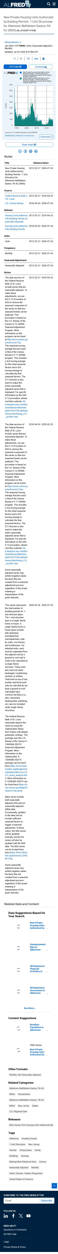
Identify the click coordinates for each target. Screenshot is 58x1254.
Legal (6, 1241)
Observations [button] (12, 42)
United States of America (21, 1179)
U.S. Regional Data (18, 1111)
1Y (14, 58)
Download (40, 67)
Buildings (13, 1156)
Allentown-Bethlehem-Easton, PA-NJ (26, 1088)
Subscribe (46, 1200)
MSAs (12, 1094)
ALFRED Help (10, 1234)
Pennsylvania (24, 1094)
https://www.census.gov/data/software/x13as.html (16, 787)
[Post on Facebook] (25, 151)
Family (38, 1150)
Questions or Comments (15, 1229)
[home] (17, 4)
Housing (25, 1156)
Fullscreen (45, 137)
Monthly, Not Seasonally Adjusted (25, 1075)
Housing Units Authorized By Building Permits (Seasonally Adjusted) (16, 218)
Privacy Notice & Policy (15, 1247)
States (35, 1106)
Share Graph (28, 144)
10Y (28, 58)
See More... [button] (30, 1008)
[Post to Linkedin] (35, 151)
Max (36, 58)
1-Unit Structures (17, 1144)
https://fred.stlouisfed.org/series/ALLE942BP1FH (16, 855)
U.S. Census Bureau (14, 203)
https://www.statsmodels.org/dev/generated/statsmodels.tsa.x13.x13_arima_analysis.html (16, 772)
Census (42, 1161)
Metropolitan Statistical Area (22, 1161)
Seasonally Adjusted (18, 1167)
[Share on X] (20, 151)
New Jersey (23, 1106)
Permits (13, 1150)
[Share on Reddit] (30, 151)
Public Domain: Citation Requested (25, 1173)
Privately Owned (29, 1138)
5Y (21, 58)
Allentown (14, 1138)
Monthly (35, 1167)
